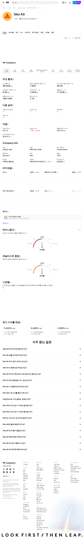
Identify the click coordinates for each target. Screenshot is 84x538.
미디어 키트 (40, 503)
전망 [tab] (42, 32)
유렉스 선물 (40, 487)
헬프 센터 (39, 499)
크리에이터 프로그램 (59, 470)
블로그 (38, 497)
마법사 (55, 489)
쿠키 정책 (39, 522)
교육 (55, 480)
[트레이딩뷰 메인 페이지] (7, 2)
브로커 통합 (73, 478)
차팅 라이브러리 (74, 466)
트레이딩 (56, 478)
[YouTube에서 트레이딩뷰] (10, 469)
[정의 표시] (9, 83)
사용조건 (39, 516)
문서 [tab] (17, 32)
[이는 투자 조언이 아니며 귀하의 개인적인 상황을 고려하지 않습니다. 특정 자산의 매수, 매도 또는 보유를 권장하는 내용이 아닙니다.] (26, 233)
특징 (38, 464)
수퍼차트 (25, 464)
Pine (24, 480)
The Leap (39, 480)
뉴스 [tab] (21, 32)
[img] (35, 19)
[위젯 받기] (69, 38)
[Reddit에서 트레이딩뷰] (13, 472)
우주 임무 (39, 496)
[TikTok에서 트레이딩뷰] (10, 472)
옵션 (24, 508)
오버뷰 (38, 475)
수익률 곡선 (26, 506)
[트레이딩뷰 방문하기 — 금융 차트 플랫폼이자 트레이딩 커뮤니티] (9, 63)
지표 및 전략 (57, 487)
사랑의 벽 (56, 466)
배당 (24, 497)
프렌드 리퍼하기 (58, 468)
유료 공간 (56, 492)
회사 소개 (39, 494)
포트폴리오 (26, 504)
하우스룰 (56, 471)
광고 (71, 476)
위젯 (71, 464)
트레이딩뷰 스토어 (41, 508)
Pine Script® (26, 511)
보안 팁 (38, 525)
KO (65, 2)
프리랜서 (56, 490)
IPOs (24, 499)
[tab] (32, 172)
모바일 (25, 516)
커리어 (38, 501)
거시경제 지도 (26, 510)
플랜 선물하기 (40, 470)
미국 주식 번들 (40, 489)
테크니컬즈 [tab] (35, 32)
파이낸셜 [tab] (11, 32)
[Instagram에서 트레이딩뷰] (13, 469)
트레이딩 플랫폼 (74, 471)
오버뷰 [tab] (5, 32)
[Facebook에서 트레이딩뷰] (7, 469)
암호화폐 (25, 475)
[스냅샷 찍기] (65, 38)
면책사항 (39, 518)
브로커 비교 (40, 478)
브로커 (38, 476)
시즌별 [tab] (47, 32)
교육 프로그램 (74, 482)
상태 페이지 (40, 529)
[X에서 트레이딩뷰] (4, 469)
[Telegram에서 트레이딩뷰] (7, 472)
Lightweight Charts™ (75, 468)
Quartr (9, 496)
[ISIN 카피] (46, 161)
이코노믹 (25, 494)
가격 (38, 466)
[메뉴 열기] (3, 2)
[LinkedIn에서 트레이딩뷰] (4, 472)
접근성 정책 (40, 524)
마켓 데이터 (40, 468)
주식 (24, 469)
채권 (24, 473)
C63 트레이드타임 (41, 511)
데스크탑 (25, 518)
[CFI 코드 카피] (64, 161)
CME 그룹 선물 (40, 485)
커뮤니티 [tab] (27, 32)
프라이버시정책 (41, 520)
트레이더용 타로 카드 (42, 510)
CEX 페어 (25, 476)
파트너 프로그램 (74, 480)
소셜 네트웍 (57, 464)
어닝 (24, 496)
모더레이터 (56, 473)
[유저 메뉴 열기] (70, 2)
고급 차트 (72, 470)
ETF (24, 471)
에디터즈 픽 (57, 482)
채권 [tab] (52, 32)
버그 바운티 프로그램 (42, 527)
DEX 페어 (25, 478)
